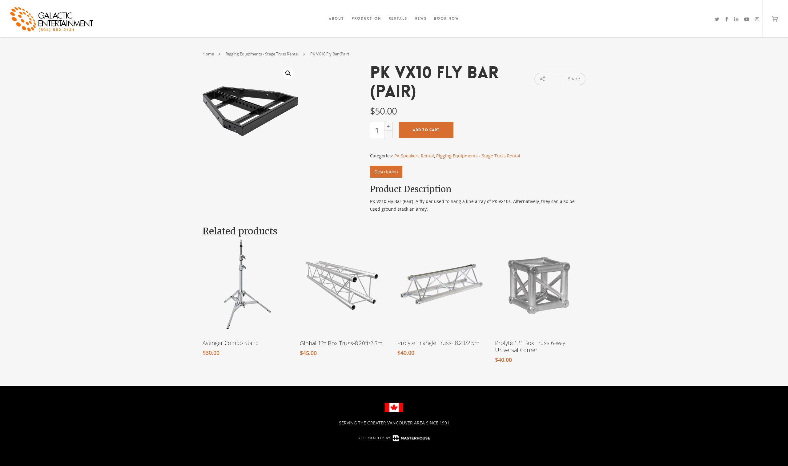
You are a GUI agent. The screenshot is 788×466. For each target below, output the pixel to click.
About (336, 18)
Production (366, 18)
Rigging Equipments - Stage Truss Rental (262, 54)
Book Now (446, 18)
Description (386, 172)
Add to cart (426, 130)
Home (208, 54)
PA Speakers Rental (414, 156)
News (421, 18)
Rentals (397, 18)
